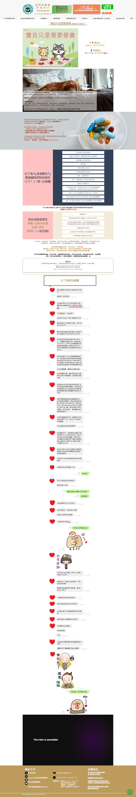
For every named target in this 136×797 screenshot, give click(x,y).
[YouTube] (26, 783)
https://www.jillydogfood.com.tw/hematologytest (68, 269)
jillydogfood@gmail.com (64, 773)
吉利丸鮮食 (43, 5)
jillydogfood (31, 778)
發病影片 (63, 209)
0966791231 (72, 778)
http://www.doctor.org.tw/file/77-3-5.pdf (67, 265)
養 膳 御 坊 (43, 7)
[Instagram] (26, 776)
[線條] (26, 780)
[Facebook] (26, 773)
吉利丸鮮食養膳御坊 (34, 782)
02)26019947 (62, 778)
